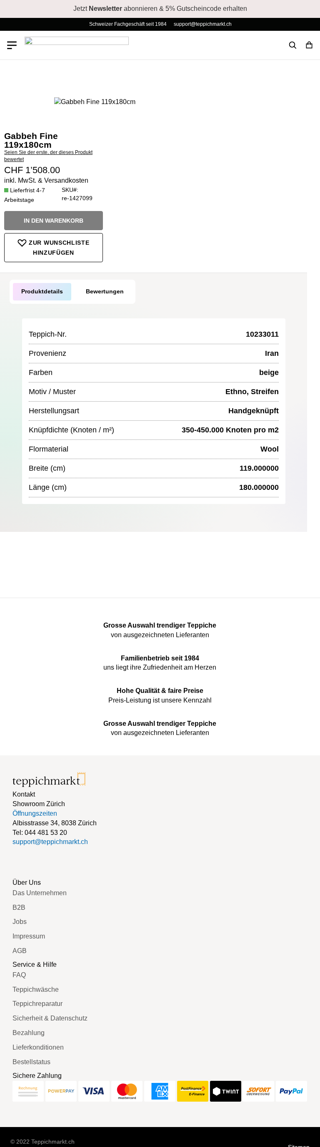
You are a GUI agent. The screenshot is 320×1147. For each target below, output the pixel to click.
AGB (19, 950)
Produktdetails (42, 291)
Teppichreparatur (37, 1003)
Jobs (19, 921)
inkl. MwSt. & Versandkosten (46, 180)
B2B (18, 907)
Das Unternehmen (39, 892)
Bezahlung (28, 1032)
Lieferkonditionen (38, 1047)
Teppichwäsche (35, 989)
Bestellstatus (31, 1061)
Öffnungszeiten (34, 813)
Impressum (28, 936)
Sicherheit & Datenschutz (50, 1018)
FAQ (19, 974)
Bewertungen (105, 291)
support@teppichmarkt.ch (203, 24)
